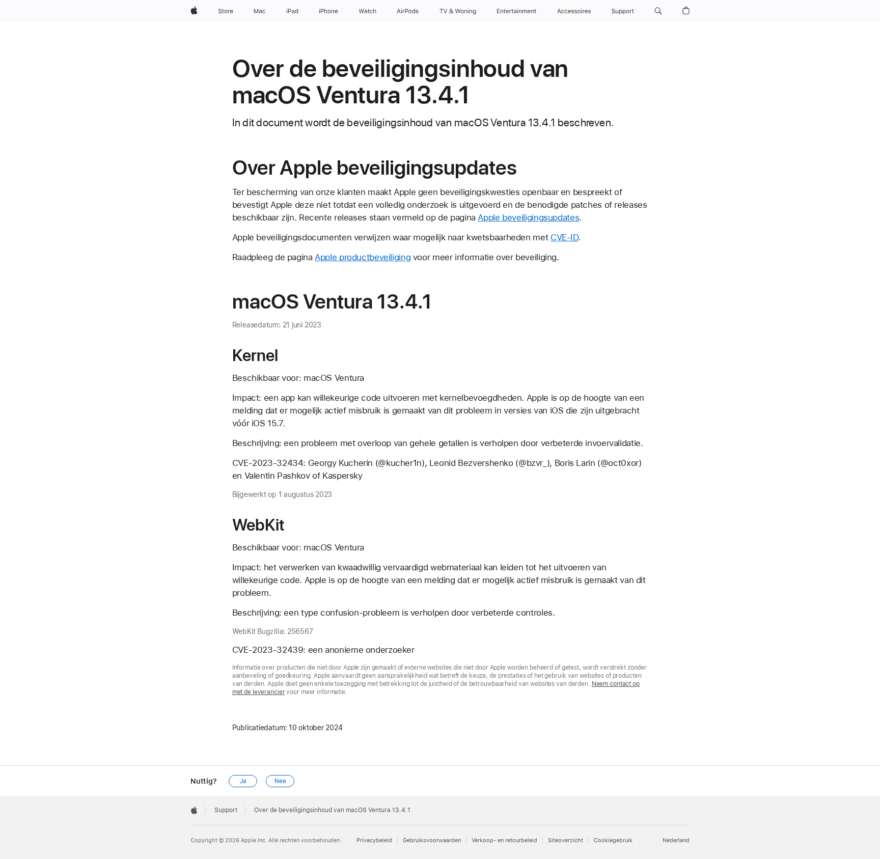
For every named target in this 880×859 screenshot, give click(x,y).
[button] (658, 11)
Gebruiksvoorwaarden (432, 840)
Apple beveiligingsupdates (528, 217)
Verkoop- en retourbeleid (504, 840)
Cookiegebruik (613, 840)
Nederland (676, 840)
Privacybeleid (374, 840)
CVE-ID (565, 237)
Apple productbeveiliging (362, 257)
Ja (243, 781)
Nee (280, 781)
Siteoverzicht (565, 840)
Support (225, 810)
